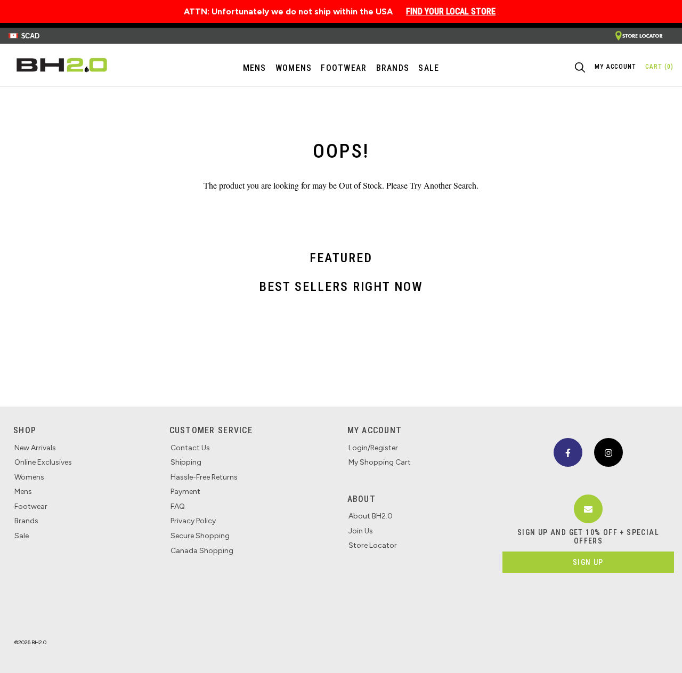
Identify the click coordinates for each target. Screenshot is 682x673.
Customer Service (211, 430)
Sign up (588, 562)
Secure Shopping (200, 535)
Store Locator (372, 545)
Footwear (30, 506)
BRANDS (393, 68)
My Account (374, 430)
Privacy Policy (193, 520)
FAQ (177, 506)
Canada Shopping (201, 550)
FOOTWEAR (344, 68)
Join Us (360, 531)
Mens (254, 68)
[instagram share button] (608, 452)
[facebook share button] (568, 452)
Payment (185, 491)
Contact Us (190, 447)
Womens (293, 68)
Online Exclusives (43, 462)
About (361, 499)
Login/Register (373, 447)
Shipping (185, 462)
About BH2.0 (370, 516)
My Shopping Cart (379, 462)
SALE (428, 68)
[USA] (639, 36)
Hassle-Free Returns (204, 477)
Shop (24, 430)
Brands (26, 520)
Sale (21, 535)
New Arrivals (35, 447)
